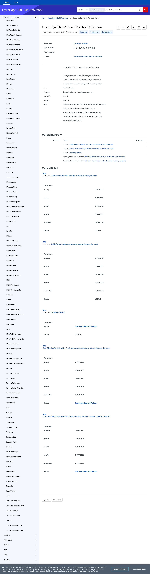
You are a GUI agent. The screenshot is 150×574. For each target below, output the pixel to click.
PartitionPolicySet (12, 398)
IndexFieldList (11, 162)
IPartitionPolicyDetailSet (15, 207)
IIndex (8, 138)
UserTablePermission (14, 525)
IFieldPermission (12, 113)
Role (7, 408)
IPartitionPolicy (11, 197)
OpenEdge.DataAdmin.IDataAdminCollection (88, 56)
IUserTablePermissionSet (15, 363)
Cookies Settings (139, 569)
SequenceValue (11, 442)
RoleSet (9, 413)
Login (16, 2)
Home (6, 2)
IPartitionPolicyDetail (13, 202)
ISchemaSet (10, 251)
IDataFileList (10, 74)
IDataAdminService (13, 55)
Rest (5, 555)
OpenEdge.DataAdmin (81, 43)
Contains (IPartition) (75, 153)
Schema (9, 417)
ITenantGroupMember (14, 310)
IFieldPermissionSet (13, 118)
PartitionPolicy (11, 378)
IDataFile (9, 69)
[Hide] (35, 17)
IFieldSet (9, 123)
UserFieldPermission (13, 501)
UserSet (9, 520)
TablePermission (12, 452)
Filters (80, 10)
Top (44, 173)
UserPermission (12, 511)
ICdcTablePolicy (12, 25)
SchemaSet (10, 422)
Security (7, 560)
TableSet (9, 462)
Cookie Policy (17, 571)
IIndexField (10, 143)
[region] (75, 569)
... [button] (70, 18)
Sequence (9, 432)
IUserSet (9, 354)
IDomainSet (10, 89)
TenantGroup (10, 471)
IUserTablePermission (14, 359)
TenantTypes (10, 491)
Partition (9, 368)
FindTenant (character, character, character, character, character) (105, 161)
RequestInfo (10, 403)
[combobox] (113, 9)
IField (8, 104)
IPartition (9, 172)
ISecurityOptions (12, 256)
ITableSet (9, 295)
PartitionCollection (12, 373)
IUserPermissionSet (13, 349)
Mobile (6, 545)
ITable (8, 280)
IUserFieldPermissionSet (15, 339)
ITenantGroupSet (12, 319)
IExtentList (10, 99)
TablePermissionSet (13, 457)
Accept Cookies (120, 569)
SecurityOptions (12, 427)
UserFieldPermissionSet (15, 506)
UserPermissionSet (13, 515)
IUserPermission (12, 344)
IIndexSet (9, 153)
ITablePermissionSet (13, 290)
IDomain (9, 84)
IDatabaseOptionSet (13, 64)
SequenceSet (11, 437)
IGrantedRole (10, 128)
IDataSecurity (11, 79)
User (7, 496)
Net (5, 550)
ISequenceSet (11, 265)
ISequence (10, 261)
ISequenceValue (12, 270)
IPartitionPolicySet (13, 216)
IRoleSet (9, 231)
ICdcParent (10, 20)
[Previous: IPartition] (118, 27)
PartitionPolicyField (13, 393)
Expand (6, 17)
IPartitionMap (11, 182)
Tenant (8, 466)
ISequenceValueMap (13, 275)
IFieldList (9, 109)
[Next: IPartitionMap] (123, 27)
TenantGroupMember (13, 476)
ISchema (9, 236)
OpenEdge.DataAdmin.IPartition (86, 326)
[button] (103, 10)
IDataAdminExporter (13, 45)
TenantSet (9, 486)
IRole (8, 226)
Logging (7, 535)
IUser (8, 329)
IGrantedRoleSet (12, 133)
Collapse (16, 17)
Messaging (8, 540)
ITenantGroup (11, 305)
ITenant (8, 300)
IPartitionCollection (13, 177)
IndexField (10, 158)
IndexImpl (9, 167)
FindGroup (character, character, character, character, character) (104, 157)
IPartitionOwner (11, 187)
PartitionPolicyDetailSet (14, 388)
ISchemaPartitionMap (14, 246)
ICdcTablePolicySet (13, 30)
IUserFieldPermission (14, 334)
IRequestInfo (11, 221)
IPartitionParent (11, 192)
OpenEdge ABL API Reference (58, 18)
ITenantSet (10, 324)
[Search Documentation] (145, 9)
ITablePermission (12, 285)
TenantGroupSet (11, 481)
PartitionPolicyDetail (13, 383)
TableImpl (9, 447)
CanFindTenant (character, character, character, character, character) (91, 148)
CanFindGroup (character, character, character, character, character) (91, 144)
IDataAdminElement (13, 40)
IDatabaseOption (12, 59)
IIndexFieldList (11, 148)
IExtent (8, 94)
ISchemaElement (12, 241)
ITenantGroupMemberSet (15, 314)
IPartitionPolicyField (13, 211)
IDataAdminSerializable (14, 50)
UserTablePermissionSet (15, 530)
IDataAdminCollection (14, 35)
